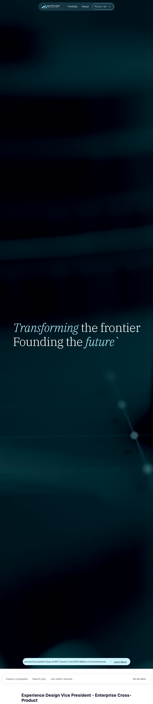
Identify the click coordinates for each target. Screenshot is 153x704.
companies (17, 678)
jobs (39, 678)
